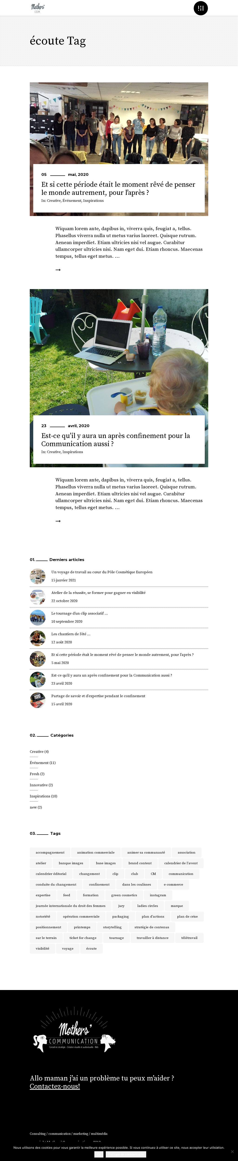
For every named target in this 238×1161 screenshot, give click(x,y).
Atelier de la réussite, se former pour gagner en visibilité (98, 592)
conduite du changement (56, 884)
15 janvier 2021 (63, 580)
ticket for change (82, 938)
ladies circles (147, 906)
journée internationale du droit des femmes (71, 906)
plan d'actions (153, 916)
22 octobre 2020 (64, 601)
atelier (41, 863)
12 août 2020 (61, 642)
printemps (82, 927)
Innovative (39, 785)
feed (66, 895)
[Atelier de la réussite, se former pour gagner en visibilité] (38, 597)
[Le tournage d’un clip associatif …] (38, 618)
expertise (43, 895)
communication (181, 874)
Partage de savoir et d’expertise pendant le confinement (98, 696)
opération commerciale (81, 916)
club (134, 874)
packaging (120, 916)
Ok (99, 1154)
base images (106, 863)
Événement (72, 200)
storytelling (112, 927)
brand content (140, 863)
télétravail (189, 938)
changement (89, 874)
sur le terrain (46, 938)
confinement (99, 884)
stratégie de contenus (152, 927)
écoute (91, 948)
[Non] (232, 1151)
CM (153, 874)
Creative (54, 200)
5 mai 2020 (60, 663)
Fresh (34, 774)
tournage (116, 938)
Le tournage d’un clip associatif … (79, 613)
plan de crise (187, 916)
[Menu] (200, 8)
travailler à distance (153, 938)
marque (177, 906)
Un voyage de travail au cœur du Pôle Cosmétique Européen (101, 572)
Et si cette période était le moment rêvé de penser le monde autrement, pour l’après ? (118, 188)
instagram (158, 895)
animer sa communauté (146, 852)
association (186, 852)
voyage (67, 948)
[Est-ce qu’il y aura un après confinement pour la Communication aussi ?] (119, 378)
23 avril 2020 (61, 683)
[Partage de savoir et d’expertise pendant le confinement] (38, 700)
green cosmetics (124, 895)
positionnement (48, 927)
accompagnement (50, 852)
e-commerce (173, 884)
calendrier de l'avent (181, 863)
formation (91, 895)
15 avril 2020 (61, 704)
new (33, 807)
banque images (71, 863)
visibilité (42, 948)
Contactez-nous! (55, 1086)
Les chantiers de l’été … (70, 634)
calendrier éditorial (51, 874)
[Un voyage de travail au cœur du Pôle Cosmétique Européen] (38, 576)
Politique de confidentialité (126, 1154)
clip (115, 874)
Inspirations (93, 200)
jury (121, 906)
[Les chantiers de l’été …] (38, 638)
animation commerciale (96, 852)
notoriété (43, 916)
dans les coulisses (136, 884)
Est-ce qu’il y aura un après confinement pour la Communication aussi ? (115, 440)
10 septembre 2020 (66, 621)
